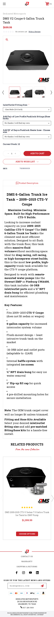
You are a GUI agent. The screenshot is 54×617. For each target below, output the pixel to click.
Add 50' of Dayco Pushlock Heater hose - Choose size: (26, 131)
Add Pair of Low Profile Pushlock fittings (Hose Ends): (26, 118)
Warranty (27, 561)
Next (51, 92)
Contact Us (27, 556)
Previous (3, 92)
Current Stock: (11, 144)
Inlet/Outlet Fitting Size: (16, 105)
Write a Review (35, 32)
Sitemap (40, 615)
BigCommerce (15, 615)
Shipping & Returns (27, 566)
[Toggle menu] (8, 4)
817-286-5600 (28, 607)
